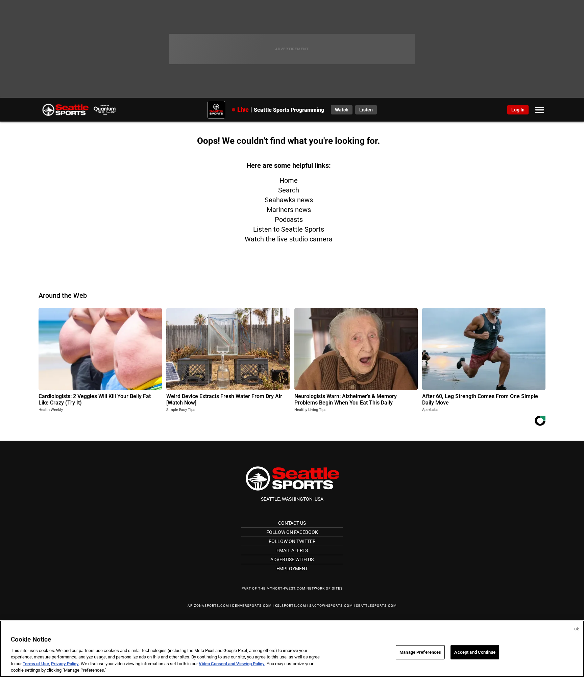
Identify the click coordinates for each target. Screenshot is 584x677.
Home (288, 180)
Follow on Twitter (292, 541)
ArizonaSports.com (208, 605)
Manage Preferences (420, 652)
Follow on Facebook (292, 532)
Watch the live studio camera (289, 239)
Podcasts (289, 219)
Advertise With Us (292, 559)
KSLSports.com (290, 605)
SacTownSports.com (331, 605)
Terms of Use (36, 663)
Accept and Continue (474, 652)
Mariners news (289, 210)
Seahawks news (289, 200)
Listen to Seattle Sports (288, 229)
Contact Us (292, 523)
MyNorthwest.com (286, 588)
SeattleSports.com (376, 605)
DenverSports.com (252, 605)
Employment (292, 568)
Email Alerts (292, 550)
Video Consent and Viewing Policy (232, 663)
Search (288, 190)
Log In (518, 109)
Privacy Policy (65, 663)
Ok (576, 629)
